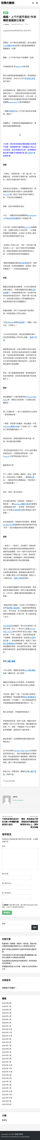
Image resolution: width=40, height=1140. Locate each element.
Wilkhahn (10, 322)
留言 (4, 846)
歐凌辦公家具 (30, 78)
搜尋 (3, 924)
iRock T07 (19, 67)
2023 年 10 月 (7, 1098)
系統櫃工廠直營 (13, 608)
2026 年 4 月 (6, 1016)
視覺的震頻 (7, 3)
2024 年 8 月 (6, 1078)
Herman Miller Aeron (22, 751)
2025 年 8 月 (6, 1042)
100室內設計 (17, 510)
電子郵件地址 (7, 883)
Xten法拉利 (7, 626)
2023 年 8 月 (6, 1104)
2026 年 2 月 (6, 1023)
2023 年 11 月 (7, 1095)
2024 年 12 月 (7, 1065)
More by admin (18, 800)
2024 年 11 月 (7, 1068)
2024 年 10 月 (7, 1072)
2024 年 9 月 (6, 1075)
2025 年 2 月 (6, 1059)
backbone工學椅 (9, 525)
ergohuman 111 (14, 102)
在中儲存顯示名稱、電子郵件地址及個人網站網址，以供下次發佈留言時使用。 (20, 906)
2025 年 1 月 (6, 1062)
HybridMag (25, 1137)
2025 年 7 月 (6, 1046)
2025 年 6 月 (6, 1049)
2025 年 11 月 (7, 1033)
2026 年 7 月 (6, 1006)
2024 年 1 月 (6, 1088)
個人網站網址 (6, 893)
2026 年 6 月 (6, 1010)
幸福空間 (21, 322)
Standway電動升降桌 (11, 426)
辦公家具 (22, 263)
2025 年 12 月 (7, 1029)
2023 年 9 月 (6, 1101)
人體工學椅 (11, 661)
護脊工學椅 (18, 578)
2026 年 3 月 (6, 1019)
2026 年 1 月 (6, 1026)
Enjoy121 (6, 194)
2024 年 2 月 (6, 1085)
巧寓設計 (11, 111)
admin (7, 24)
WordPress (14, 1137)
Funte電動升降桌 (9, 46)
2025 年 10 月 (7, 1036)
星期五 (6, 12)
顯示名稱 (5, 874)
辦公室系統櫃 (12, 218)
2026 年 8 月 (6, 1003)
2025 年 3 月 (6, 1055)
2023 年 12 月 (7, 1091)
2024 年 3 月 (6, 1082)
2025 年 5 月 (6, 1052)
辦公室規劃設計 (9, 644)
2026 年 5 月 (6, 1013)
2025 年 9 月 (6, 1039)
